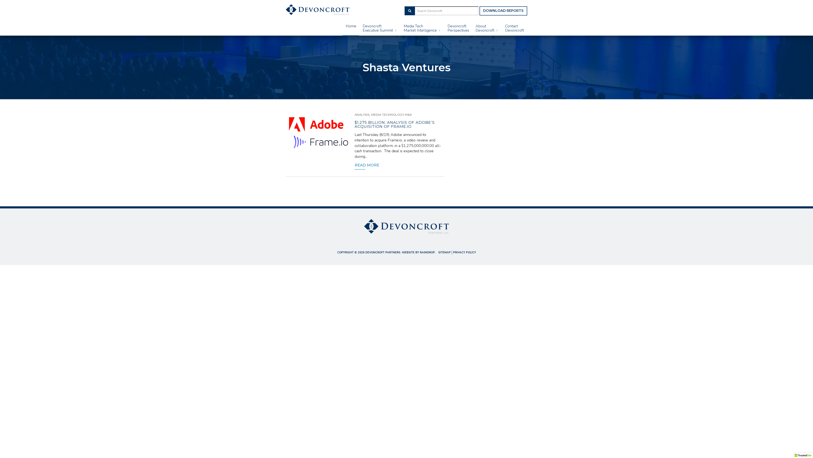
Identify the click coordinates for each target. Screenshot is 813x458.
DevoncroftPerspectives (458, 28)
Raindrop (427, 252)
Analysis (362, 115)
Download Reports (503, 11)
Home (351, 26)
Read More (367, 165)
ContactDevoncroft (514, 28)
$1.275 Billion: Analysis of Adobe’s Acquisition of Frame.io (395, 124)
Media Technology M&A (391, 115)
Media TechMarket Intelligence (421, 28)
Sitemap (444, 252)
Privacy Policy (464, 252)
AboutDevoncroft (485, 28)
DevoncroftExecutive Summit (378, 28)
